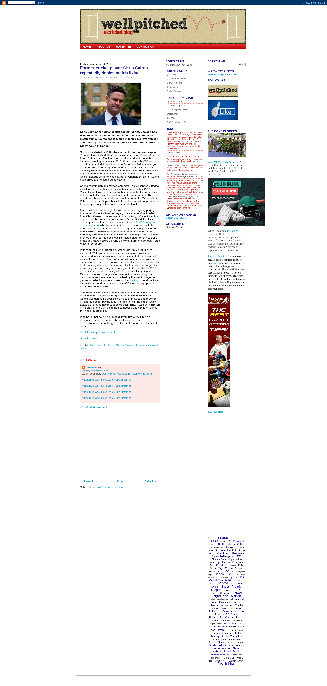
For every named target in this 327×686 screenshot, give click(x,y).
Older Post (151, 481)
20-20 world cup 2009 (230, 544)
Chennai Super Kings (223, 559)
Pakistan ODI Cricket (226, 614)
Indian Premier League (227, 588)
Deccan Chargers (232, 562)
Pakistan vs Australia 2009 (228, 619)
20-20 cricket (219, 541)
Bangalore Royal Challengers (227, 555)
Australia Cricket (226, 550)
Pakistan (214, 611)
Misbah (236, 596)
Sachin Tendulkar (231, 636)
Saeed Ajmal (219, 639)
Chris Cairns (96, 345)
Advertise (123, 46)
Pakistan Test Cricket (221, 617)
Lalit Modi (116, 345)
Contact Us (145, 46)
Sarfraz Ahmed (217, 642)
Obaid (224, 608)
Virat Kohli (220, 660)
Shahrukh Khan (237, 645)
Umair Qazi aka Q (176, 217)
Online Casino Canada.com (179, 165)
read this (195, 161)
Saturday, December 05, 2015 (95, 371)
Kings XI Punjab (221, 593)
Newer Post (90, 481)
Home (87, 46)
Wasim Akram (236, 660)
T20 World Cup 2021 (176, 101)
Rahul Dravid (237, 631)
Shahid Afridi (172, 114)
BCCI (238, 556)
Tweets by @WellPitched (222, 74)
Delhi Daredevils (219, 565)
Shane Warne (221, 648)
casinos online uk (189, 141)
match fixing (138, 345)
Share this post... (89, 338)
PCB (221, 630)
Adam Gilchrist (217, 547)
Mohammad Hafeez (230, 602)
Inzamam (229, 590)
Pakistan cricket (233, 611)
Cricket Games (174, 152)
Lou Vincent (126, 345)
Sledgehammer (219, 654)
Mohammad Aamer (219, 599)
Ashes (229, 547)
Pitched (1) (134, 77)
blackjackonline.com (188, 176)
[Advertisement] (223, 476)
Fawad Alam (215, 571)
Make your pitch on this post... (100, 332)
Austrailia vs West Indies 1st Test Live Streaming (127, 373)
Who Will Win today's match (223, 162)
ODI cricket (236, 608)
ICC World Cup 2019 (176, 105)
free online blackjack (180, 174)
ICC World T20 (173, 118)
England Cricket (233, 568)
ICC (104, 345)
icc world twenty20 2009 (227, 582)
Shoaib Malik (232, 651)
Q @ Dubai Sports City (177, 122)
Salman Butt (234, 639)
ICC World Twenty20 (227, 579)
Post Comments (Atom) (111, 487)
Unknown (91, 367)
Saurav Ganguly (236, 642)
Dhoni (233, 566)
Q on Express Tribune (177, 78)
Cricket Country (174, 91)
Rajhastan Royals (223, 633)
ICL (109, 345)
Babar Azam (222, 553)
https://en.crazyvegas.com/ (185, 196)
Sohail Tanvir (237, 655)
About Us (103, 46)
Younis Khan (226, 663)
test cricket (216, 658)
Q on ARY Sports (174, 83)
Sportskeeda (172, 87)
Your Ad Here (215, 412)
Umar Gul (229, 657)
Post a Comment (96, 407)
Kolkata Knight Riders (227, 594)
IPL (239, 590)
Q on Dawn (172, 74)
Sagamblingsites (217, 256)
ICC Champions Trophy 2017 (180, 110)
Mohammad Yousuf (221, 605)
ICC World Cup (225, 574)
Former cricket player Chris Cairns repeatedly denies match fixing (114, 70)
